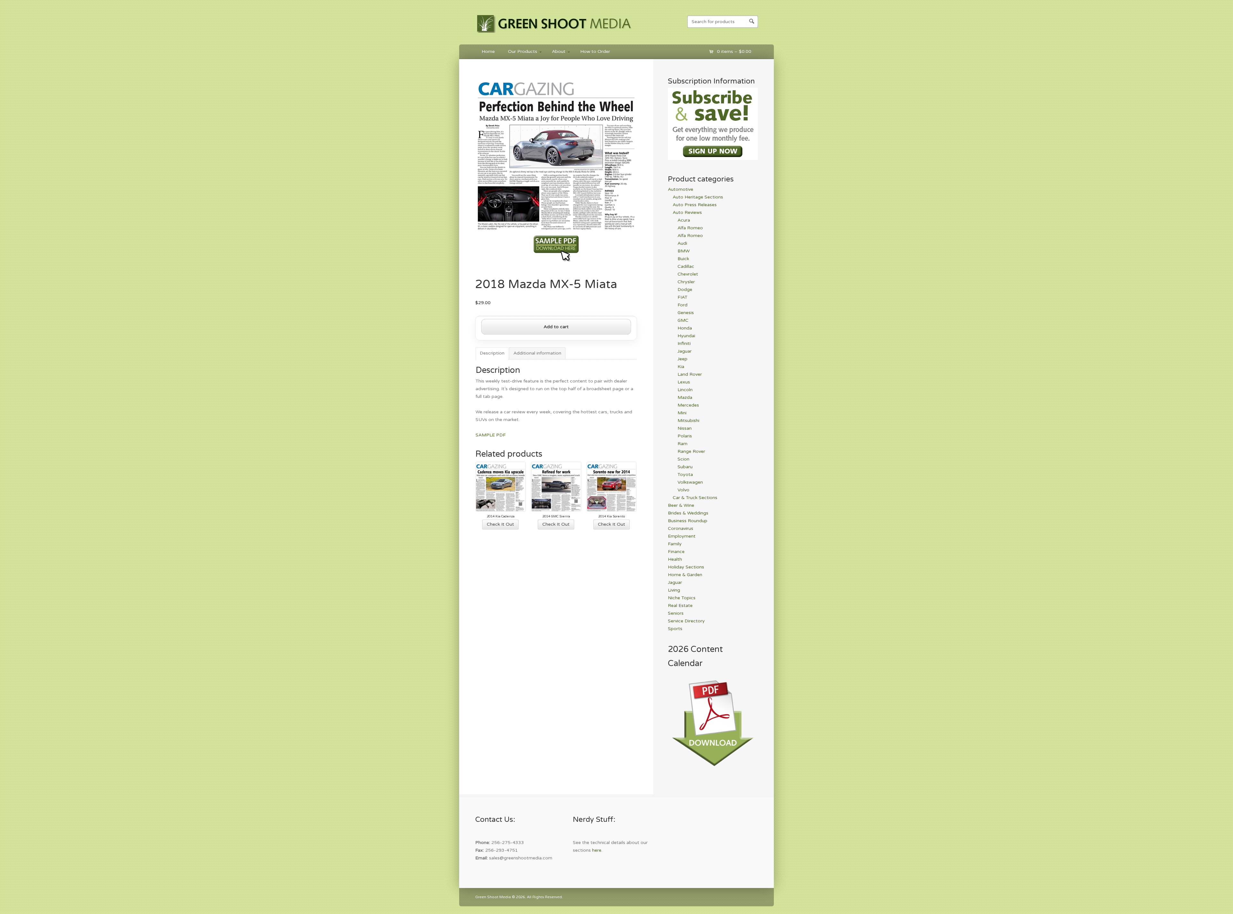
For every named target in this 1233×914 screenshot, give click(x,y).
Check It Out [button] (500, 524)
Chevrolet (688, 274)
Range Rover (691, 451)
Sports (675, 628)
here (596, 850)
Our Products (519, 52)
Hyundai (686, 335)
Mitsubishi (688, 420)
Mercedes (688, 405)
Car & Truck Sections (695, 497)
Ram (682, 443)
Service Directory (686, 621)
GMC (683, 320)
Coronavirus (680, 528)
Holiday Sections (686, 567)
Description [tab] (492, 353)
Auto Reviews (687, 212)
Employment (681, 536)
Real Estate (680, 605)
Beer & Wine (681, 505)
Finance (676, 551)
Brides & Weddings (688, 513)
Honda (685, 328)
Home (488, 51)
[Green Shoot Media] (554, 34)
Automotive (680, 189)
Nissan (685, 428)
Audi (682, 243)
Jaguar (685, 351)
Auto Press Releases (695, 204)
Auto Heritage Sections (698, 197)
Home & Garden (685, 574)
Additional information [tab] (537, 353)
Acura (684, 220)
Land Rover (690, 374)
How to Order (595, 51)
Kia (681, 366)
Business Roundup (687, 520)
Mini (682, 413)
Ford (682, 305)
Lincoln (685, 389)
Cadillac (686, 266)
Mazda (685, 397)
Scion (683, 459)
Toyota (685, 474)
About (555, 52)
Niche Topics (681, 598)
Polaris (685, 436)
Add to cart (556, 327)
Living (674, 590)
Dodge (685, 289)
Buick (683, 258)
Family (675, 544)
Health (675, 559)
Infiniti (684, 343)
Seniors (676, 613)
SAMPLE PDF (491, 435)
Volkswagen (690, 482)
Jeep (682, 359)
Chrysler (686, 282)
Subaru (685, 467)
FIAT (682, 297)
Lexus (684, 382)
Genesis (686, 312)
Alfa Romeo (690, 228)
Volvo (683, 490)
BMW (684, 251)
